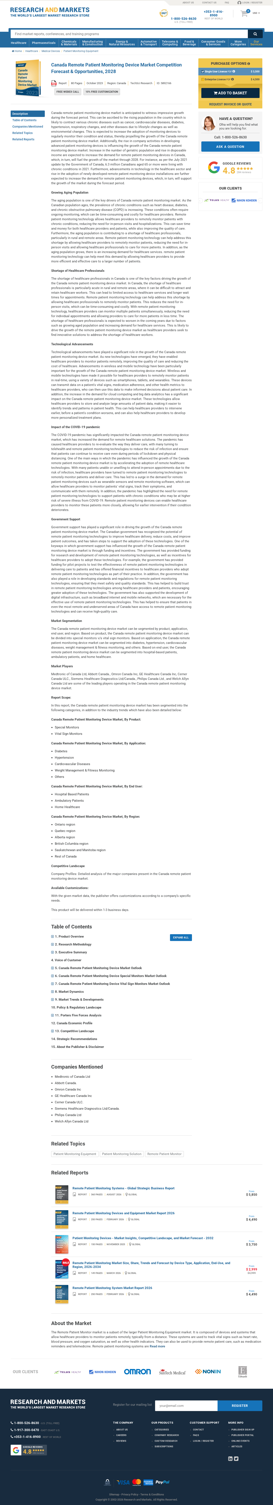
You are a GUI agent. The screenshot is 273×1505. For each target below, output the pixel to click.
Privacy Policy (129, 1494)
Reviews (121, 1441)
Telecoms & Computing (170, 43)
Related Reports (23, 139)
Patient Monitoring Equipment (75, 1154)
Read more (157, 1346)
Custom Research (166, 1441)
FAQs (196, 1435)
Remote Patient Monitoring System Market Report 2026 (112, 1288)
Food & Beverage (189, 43)
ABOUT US (188, 2)
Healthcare (18, 43)
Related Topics (22, 133)
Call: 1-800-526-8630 (230, 137)
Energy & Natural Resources (122, 43)
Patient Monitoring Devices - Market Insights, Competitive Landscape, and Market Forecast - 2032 (143, 1238)
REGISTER (240, 1406)
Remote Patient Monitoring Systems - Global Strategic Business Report (123, 1188)
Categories (162, 1429)
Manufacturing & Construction (92, 43)
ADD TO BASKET (230, 93)
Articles (237, 1446)
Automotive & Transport (149, 43)
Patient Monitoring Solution (121, 1154)
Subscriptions (164, 1446)
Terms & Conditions (152, 1494)
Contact (198, 1429)
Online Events (240, 1441)
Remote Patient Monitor (164, 1154)
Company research (167, 1435)
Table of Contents (24, 120)
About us (122, 1429)
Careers (121, 1435)
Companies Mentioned (27, 126)
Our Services (256, 43)
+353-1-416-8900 (214, 13)
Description (20, 113)
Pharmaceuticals (44, 43)
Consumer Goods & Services (213, 43)
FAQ (227, 2)
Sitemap (114, 1494)
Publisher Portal (242, 1435)
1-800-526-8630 (183, 19)
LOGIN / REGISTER (252, 2)
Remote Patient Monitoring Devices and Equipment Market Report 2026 (124, 1213)
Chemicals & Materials (69, 43)
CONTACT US (209, 2)
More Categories (238, 43)
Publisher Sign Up (242, 1429)
